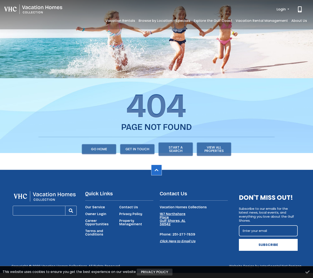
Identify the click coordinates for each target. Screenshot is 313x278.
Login (282, 9)
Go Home (99, 149)
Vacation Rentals (120, 20)
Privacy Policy (130, 214)
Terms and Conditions (94, 232)
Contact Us (128, 207)
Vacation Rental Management (262, 20)
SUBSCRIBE (268, 244)
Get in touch (137, 149)
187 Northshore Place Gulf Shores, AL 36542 (172, 219)
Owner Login (95, 214)
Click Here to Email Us (177, 241)
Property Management (130, 222)
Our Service (95, 207)
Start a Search (176, 149)
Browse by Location (155, 20)
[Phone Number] (300, 9)
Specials (183, 20)
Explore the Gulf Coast (213, 20)
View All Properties (214, 149)
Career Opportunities (97, 222)
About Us (299, 20)
